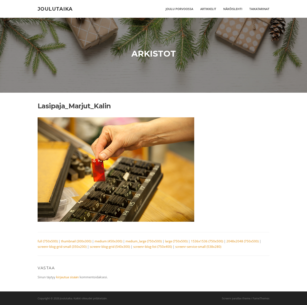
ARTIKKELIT (208, 9)
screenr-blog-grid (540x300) (110, 246)
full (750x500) (48, 241)
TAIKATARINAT (259, 9)
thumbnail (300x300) (76, 241)
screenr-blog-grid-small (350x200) (62, 246)
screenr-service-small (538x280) (198, 246)
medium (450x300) (108, 241)
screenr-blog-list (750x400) (152, 246)
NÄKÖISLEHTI (232, 9)
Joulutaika (55, 9)
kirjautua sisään (67, 277)
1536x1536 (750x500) (207, 241)
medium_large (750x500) (144, 241)
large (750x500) (176, 241)
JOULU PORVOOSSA (179, 9)
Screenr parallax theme (236, 298)
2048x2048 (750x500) (242, 241)
